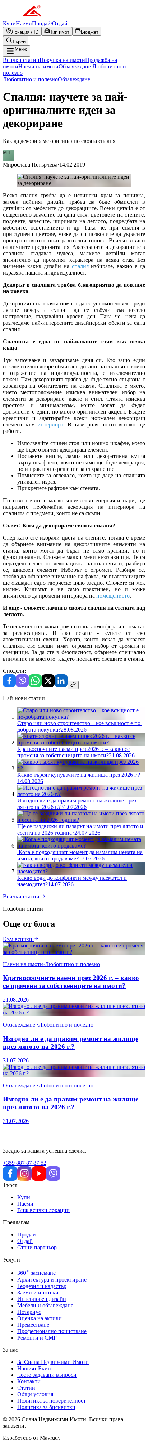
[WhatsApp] (35, 685)
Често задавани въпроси (47, 1375)
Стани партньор (37, 1247)
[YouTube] (39, 1179)
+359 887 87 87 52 (24, 1163)
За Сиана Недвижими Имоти (53, 1362)
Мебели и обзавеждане (45, 1305)
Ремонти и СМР (37, 1338)
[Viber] (22, 685)
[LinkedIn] (61, 685)
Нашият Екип (34, 1368)
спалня (80, 266)
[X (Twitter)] (48, 685)
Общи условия (35, 1394)
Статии (26, 1388)
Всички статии (22, 896)
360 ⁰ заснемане (36, 1273)
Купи (9, 23)
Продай (26, 1234)
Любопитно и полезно (30, 79)
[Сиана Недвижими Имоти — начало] (22, 17)
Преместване (33, 1325)
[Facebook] (9, 685)
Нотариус (29, 1312)
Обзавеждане (74, 79)
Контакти (29, 1381)
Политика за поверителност (51, 1401)
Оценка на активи (39, 1318)
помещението (113, 596)
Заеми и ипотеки (38, 1292)
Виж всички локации (43, 1210)
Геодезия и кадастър (41, 1286)
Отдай (25, 1241)
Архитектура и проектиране (52, 1280)
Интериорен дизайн (41, 1299)
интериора (50, 424)
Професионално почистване (52, 1331)
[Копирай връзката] (73, 685)
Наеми (24, 23)
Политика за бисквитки (46, 1407)
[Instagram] (24, 1179)
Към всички (18, 939)
